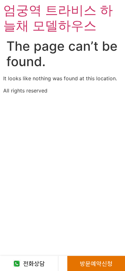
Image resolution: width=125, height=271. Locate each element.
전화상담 (34, 263)
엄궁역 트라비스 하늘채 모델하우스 (58, 17)
